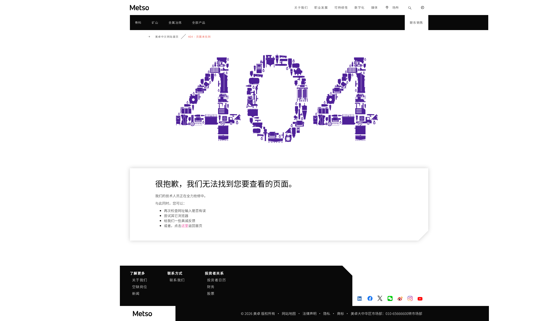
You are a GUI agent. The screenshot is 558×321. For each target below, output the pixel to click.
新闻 (136, 293)
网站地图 (289, 313)
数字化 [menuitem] (359, 7)
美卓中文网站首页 (167, 36)
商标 (340, 313)
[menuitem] (392, 7)
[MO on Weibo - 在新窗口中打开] (400, 298)
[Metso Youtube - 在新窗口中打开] (420, 298)
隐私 (326, 313)
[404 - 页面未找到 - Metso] (155, 7)
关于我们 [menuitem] (301, 7)
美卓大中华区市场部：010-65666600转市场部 (386, 313)
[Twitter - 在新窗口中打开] (380, 298)
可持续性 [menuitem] (341, 7)
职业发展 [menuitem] (321, 7)
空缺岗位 (139, 286)
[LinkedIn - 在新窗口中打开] (359, 298)
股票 (211, 293)
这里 (184, 225)
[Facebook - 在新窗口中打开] (370, 298)
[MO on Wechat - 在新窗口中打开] (390, 298)
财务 (211, 286)
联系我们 (177, 279)
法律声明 (309, 313)
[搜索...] (410, 7)
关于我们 (139, 279)
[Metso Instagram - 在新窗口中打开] (410, 298)
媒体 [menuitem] (374, 7)
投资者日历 (216, 279)
